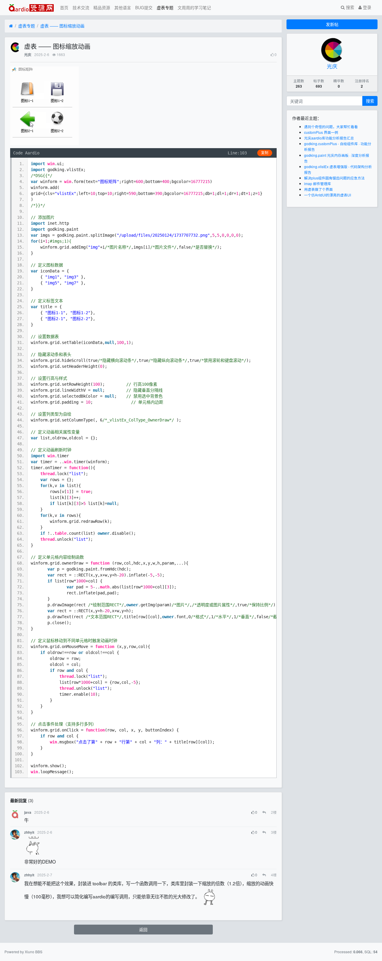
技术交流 (81, 7)
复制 (264, 153)
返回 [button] (143, 929)
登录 (366, 7)
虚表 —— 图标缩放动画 (62, 26)
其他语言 (122, 7)
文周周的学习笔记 (194, 7)
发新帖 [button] (332, 24)
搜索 (349, 7)
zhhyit (29, 832)
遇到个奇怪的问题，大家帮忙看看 (331, 126)
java (27, 812)
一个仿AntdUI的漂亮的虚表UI (327, 194)
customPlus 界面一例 (321, 132)
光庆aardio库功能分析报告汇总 (329, 137)
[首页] (11, 26)
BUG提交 (144, 7)
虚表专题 (165, 7)
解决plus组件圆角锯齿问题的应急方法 (334, 177)
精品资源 (101, 7)
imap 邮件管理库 (317, 183)
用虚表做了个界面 (318, 189)
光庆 (27, 54)
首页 (64, 7)
